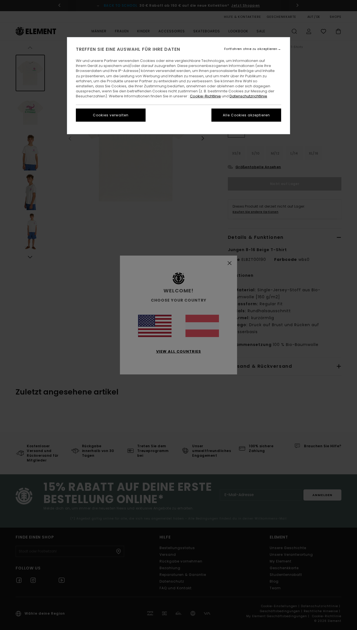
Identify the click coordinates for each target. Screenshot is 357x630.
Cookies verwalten (111, 115)
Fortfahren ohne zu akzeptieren (251, 49)
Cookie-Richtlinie (205, 96)
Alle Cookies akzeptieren (246, 115)
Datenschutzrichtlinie (248, 96)
